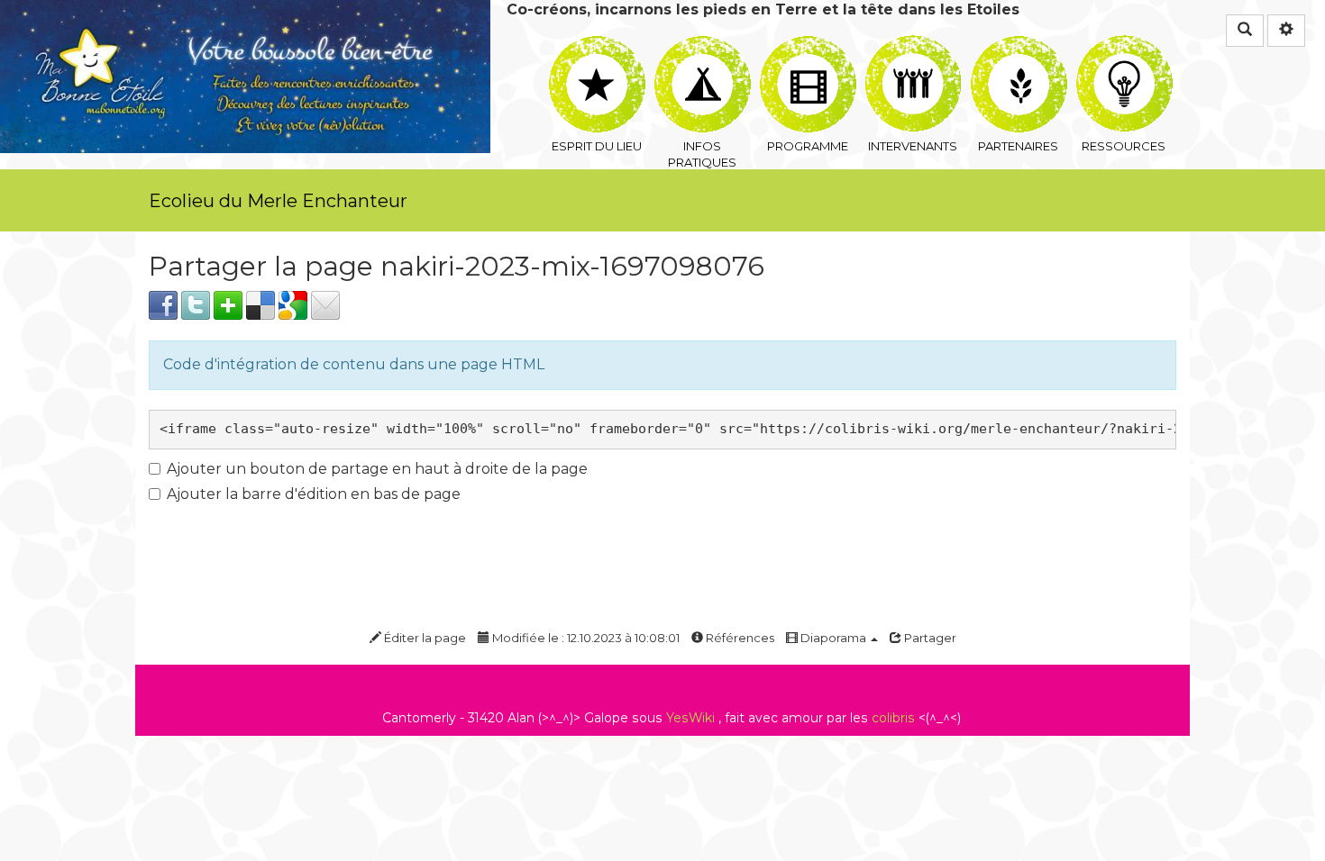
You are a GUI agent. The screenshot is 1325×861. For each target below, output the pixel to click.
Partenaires (1018, 46)
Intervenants (912, 46)
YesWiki (690, 718)
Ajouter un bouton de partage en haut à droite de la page (377, 468)
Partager (928, 637)
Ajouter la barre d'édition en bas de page (314, 494)
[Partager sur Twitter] (195, 304)
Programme (807, 46)
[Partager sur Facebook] (163, 304)
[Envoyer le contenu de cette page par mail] (325, 304)
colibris (893, 718)
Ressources (1123, 46)
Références (738, 637)
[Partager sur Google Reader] (293, 304)
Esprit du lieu (596, 46)
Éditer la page (423, 637)
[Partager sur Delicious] (260, 304)
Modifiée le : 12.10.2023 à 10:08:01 (584, 637)
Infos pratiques (701, 46)
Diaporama (833, 637)
